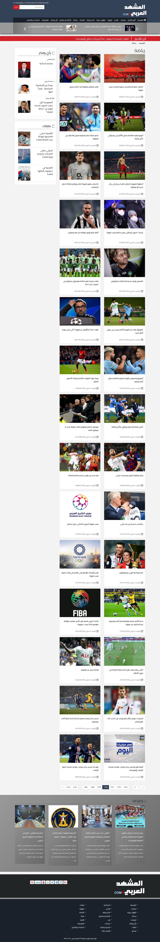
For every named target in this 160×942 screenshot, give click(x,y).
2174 (68, 787)
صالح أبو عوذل (50, 98)
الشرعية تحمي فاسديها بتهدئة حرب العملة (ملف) (44, 136)
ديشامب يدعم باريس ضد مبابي (131, 524)
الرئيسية (141, 20)
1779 (99, 787)
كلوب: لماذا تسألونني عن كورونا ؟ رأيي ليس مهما (80, 329)
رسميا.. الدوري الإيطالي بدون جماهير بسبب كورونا (125, 232)
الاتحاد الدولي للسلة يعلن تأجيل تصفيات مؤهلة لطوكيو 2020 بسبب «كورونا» (81, 623)
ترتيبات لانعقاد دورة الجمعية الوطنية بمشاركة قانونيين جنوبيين (105, 28)
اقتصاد (82, 20)
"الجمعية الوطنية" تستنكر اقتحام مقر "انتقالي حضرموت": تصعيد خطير (64, 836)
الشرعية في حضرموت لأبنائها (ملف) (45, 171)
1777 (112, 787)
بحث (16, 7)
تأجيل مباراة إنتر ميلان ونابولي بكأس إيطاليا (127, 427)
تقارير (116, 20)
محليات (123, 20)
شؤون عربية (101, 20)
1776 (119, 787)
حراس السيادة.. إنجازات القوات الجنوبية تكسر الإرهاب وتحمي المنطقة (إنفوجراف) (132, 836)
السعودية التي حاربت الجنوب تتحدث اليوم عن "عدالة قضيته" (43, 107)
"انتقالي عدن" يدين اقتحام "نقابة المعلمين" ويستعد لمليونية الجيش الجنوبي (97, 836)
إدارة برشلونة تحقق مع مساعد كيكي (129, 475)
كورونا (110, 20)
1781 (86, 787)
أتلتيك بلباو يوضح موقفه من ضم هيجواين (83, 232)
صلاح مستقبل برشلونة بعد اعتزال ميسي (84, 86)
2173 (75, 787)
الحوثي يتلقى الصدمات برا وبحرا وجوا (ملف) (45, 154)
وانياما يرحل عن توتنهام (89, 669)
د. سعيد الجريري (49, 81)
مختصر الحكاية (46, 63)
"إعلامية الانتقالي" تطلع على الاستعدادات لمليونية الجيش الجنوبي (32, 836)
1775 (125, 787)
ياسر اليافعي (51, 59)
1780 (92, 787)
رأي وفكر (54, 20)
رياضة (75, 20)
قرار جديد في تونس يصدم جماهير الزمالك (83, 475)
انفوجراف (45, 20)
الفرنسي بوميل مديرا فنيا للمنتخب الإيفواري (127, 281)
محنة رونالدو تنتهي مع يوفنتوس (131, 572)
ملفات (46, 126)
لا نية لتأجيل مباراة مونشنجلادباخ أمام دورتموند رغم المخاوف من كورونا (126, 623)
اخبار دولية (90, 20)
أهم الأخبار (132, 20)
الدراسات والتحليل (33, 20)
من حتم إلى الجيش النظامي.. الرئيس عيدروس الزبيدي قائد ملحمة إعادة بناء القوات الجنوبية (44, 28)
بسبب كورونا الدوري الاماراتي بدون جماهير (82, 524)
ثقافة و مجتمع (65, 20)
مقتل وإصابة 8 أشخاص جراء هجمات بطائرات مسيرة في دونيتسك (99, 39)
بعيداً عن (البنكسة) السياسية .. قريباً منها (44, 88)
